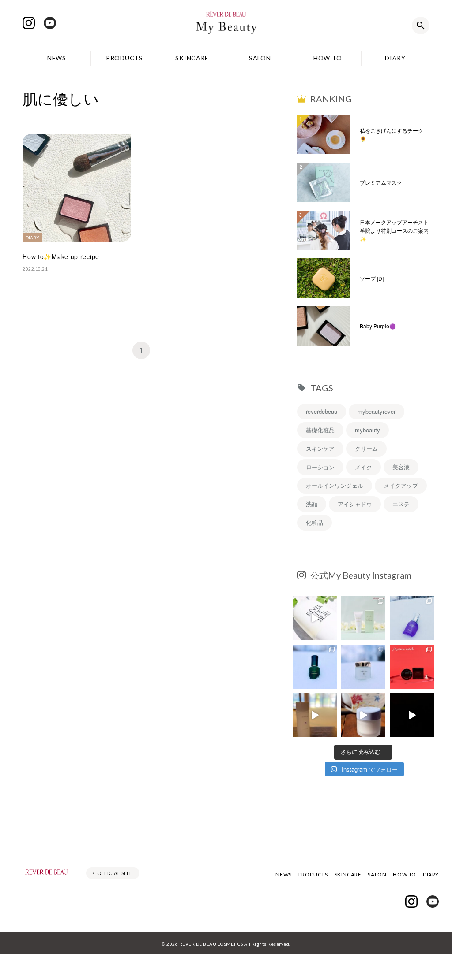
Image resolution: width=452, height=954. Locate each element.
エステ (401, 504)
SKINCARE (192, 58)
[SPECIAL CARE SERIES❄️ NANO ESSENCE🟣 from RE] (412, 618)
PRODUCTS (124, 58)
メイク (363, 467)
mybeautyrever (377, 411)
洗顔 (311, 504)
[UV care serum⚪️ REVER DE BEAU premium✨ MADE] (315, 618)
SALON (260, 58)
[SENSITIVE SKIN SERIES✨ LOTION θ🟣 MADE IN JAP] (315, 715)
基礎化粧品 (320, 430)
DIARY (395, 58)
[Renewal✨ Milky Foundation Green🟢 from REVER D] (363, 618)
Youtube (50, 23)
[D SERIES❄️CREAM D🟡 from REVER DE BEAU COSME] (363, 667)
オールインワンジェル (334, 485)
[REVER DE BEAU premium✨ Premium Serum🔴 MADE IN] (412, 715)
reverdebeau (321, 411)
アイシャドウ (355, 504)
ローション (320, 467)
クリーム (366, 448)
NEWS (56, 58)
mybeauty (367, 430)
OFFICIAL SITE (114, 873)
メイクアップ (401, 485)
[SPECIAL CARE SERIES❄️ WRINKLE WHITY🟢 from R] (315, 667)
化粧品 (314, 522)
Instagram (29, 23)
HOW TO (327, 58)
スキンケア (320, 448)
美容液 (401, 467)
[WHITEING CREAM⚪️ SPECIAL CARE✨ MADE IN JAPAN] (363, 715)
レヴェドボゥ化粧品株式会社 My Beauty (226, 25)
